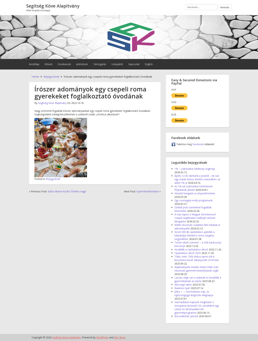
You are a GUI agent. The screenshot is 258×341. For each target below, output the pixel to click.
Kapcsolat (134, 64)
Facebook (198, 144)
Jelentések (82, 64)
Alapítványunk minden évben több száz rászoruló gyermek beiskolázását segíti (196, 268)
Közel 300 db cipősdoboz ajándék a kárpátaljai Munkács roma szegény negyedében (194, 235)
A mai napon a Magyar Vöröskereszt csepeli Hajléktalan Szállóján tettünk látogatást (195, 218)
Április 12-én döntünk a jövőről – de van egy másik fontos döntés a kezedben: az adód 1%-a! (197, 179)
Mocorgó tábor (183, 284)
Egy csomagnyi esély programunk (193, 200)
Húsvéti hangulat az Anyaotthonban (194, 193)
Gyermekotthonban (148, 191)
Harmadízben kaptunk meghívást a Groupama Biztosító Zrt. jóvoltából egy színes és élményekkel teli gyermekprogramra (196, 307)
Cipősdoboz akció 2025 (187, 253)
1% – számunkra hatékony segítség (194, 168)
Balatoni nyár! (182, 288)
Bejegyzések (53, 179)
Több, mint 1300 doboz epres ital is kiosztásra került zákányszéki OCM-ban (196, 258)
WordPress (102, 337)
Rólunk (48, 64)
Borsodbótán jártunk (186, 316)
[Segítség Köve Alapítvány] (129, 36)
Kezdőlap (34, 64)
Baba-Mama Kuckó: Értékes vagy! (67, 191)
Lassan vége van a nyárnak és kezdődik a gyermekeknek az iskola (197, 279)
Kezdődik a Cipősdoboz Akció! (191, 249)
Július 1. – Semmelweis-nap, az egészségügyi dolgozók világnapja (193, 293)
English (149, 64)
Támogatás (99, 64)
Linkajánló (117, 64)
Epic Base (119, 337)
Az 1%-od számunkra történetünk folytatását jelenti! (193, 188)
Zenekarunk (64, 64)
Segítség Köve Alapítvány (52, 6)
